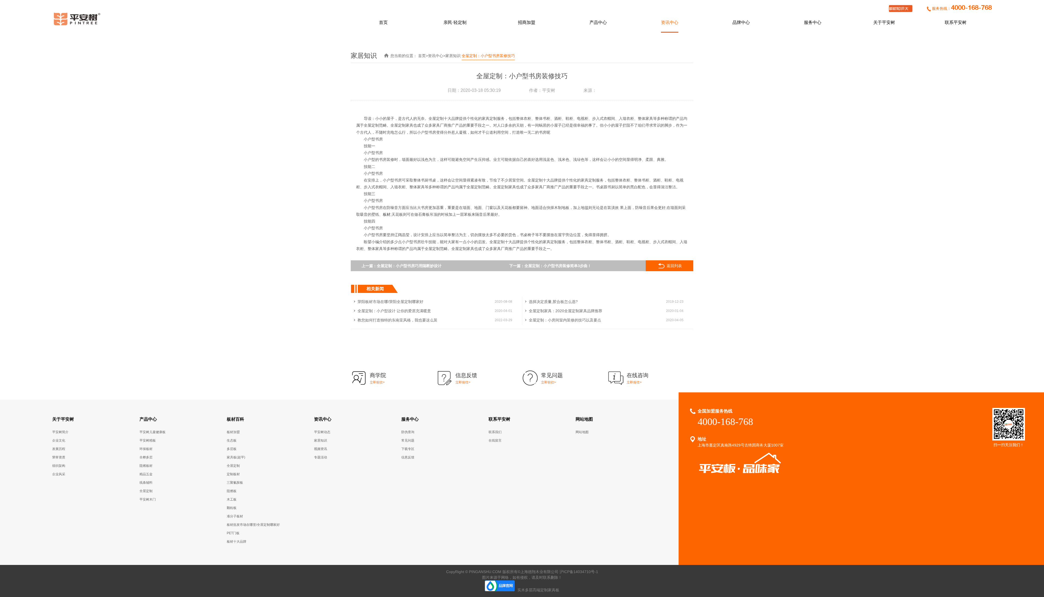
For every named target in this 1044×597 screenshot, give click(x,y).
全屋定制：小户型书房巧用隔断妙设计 (409, 266)
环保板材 (146, 449)
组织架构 (58, 466)
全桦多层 (146, 457)
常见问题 (407, 440)
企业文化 (58, 440)
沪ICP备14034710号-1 (579, 572)
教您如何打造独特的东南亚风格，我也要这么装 (397, 320)
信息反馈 (407, 457)
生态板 (232, 440)
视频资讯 (320, 449)
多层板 (232, 449)
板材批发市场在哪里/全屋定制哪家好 (253, 525)
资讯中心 (669, 22)
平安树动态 (322, 432)
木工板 (232, 499)
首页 (383, 22)
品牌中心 (741, 22)
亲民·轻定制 (455, 22)
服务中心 (812, 22)
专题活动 (320, 457)
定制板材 (233, 474)
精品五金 (146, 474)
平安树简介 (60, 432)
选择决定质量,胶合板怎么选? (553, 301)
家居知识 (453, 56)
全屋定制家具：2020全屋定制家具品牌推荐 (565, 311)
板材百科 (235, 419)
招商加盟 (526, 22)
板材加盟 (233, 432)
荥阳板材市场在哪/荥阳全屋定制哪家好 (390, 301)
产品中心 (598, 22)
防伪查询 (407, 432)
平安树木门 (147, 499)
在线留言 (495, 440)
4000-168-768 (971, 8)
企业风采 (58, 474)
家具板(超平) (236, 457)
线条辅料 (146, 483)
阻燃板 (232, 491)
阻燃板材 (146, 466)
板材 (386, 214)
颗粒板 (232, 508)
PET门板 (233, 533)
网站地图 (584, 419)
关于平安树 (884, 22)
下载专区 (407, 449)
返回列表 (674, 266)
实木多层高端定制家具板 (538, 590)
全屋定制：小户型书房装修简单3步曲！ (557, 266)
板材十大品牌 (236, 541)
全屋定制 (146, 491)
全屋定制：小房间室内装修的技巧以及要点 (565, 320)
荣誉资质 (58, 457)
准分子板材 (235, 516)
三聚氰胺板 (235, 483)
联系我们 (495, 432)
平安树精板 (147, 440)
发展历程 (58, 449)
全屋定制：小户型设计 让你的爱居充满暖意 (394, 311)
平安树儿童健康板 (152, 432)
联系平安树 (956, 22)
